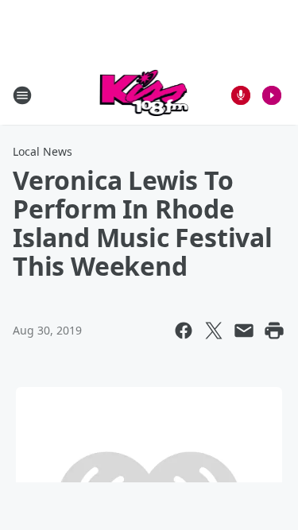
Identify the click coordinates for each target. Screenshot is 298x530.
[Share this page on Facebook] (183, 330)
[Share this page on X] (214, 330)
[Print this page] (274, 330)
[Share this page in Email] (244, 330)
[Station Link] (144, 95)
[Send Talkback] (240, 95)
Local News (42, 151)
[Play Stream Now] (271, 95)
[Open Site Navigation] (22, 95)
